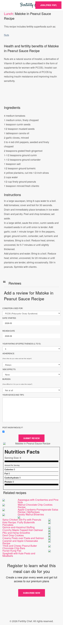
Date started (9, 318)
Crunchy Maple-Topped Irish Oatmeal (22, 530)
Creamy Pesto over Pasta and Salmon (23, 538)
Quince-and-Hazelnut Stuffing (18, 527)
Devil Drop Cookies (13, 535)
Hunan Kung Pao (11, 550)
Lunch (8, 13)
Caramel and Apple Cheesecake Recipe (20, 542)
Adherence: (8, 353)
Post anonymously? (12, 428)
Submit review (31, 438)
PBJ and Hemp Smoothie (16, 532)
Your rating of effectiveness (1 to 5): (21, 344)
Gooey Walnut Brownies (31, 514)
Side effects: (9, 369)
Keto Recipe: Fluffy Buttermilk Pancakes (18, 524)
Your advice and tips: (13, 395)
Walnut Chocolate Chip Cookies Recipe (35, 506)
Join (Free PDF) (48, 5)
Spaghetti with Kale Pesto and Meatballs (18, 555)
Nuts (6, 35)
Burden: (6, 379)
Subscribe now (31, 592)
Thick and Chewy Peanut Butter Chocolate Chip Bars (19, 547)
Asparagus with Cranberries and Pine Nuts (38, 501)
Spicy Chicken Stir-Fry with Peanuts (21, 519)
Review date (8, 331)
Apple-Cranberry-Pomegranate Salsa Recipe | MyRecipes (38, 511)
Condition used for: (12, 308)
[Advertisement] (31, 97)
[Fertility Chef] (31, 5)
